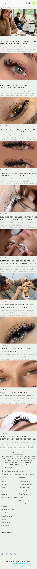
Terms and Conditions (18, 563)
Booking (4, 494)
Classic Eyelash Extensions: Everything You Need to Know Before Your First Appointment (17, 438)
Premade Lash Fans (7, 509)
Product (3, 481)
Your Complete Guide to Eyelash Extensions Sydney (15, 350)
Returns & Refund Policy (9, 497)
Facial (21, 497)
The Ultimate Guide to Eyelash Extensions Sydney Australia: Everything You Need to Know (14, 86)
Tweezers (4, 519)
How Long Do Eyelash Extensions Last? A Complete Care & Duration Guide (18, 130)
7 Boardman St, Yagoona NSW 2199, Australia (19, 474)
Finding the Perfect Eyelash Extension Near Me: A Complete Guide (18, 174)
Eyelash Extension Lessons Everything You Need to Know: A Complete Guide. (18, 218)
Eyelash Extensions (25, 481)
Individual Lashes (6, 513)
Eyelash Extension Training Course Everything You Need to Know (16, 306)
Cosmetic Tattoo (24, 488)
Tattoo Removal (24, 494)
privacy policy (18, 566)
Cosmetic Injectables (25, 484)
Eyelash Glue (5, 522)
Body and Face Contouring (24, 501)
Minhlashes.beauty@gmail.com (14, 471)
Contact (3, 491)
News (3, 488)
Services (4, 484)
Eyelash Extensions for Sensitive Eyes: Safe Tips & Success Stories (18, 42)
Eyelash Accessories (7, 516)
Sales (3, 529)
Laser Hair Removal (25, 491)
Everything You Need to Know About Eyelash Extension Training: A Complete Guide (18, 262)
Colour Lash (5, 526)
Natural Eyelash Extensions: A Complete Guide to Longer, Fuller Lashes (16, 394)
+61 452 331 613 (9, 468)
